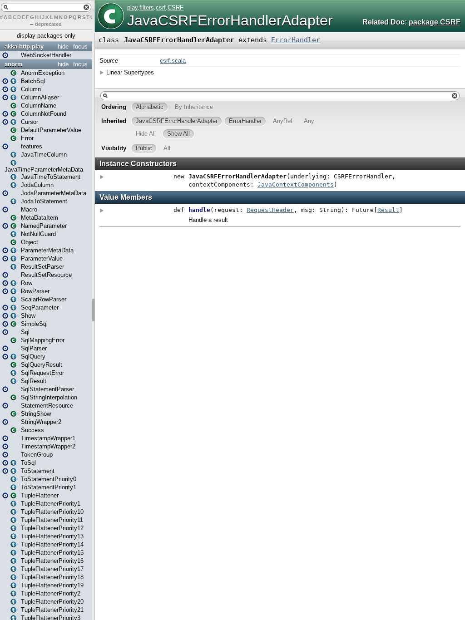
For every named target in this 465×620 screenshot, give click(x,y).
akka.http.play (24, 46)
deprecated (48, 24)
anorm (14, 64)
